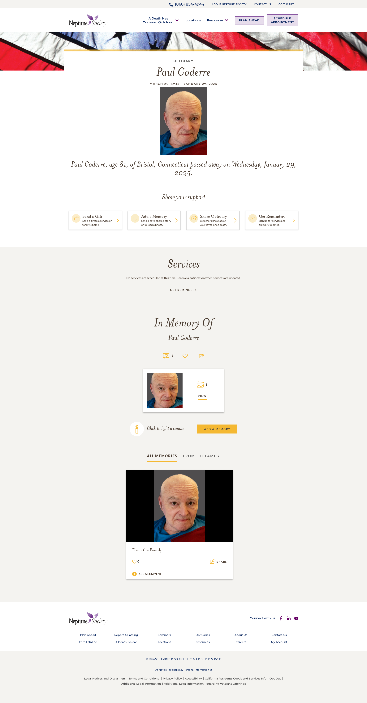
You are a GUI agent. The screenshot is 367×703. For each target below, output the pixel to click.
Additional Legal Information (141, 683)
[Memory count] (166, 355)
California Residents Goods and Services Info (235, 678)
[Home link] (88, 20)
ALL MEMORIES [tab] (162, 456)
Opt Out (275, 678)
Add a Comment (150, 574)
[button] (158, 20)
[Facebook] (281, 618)
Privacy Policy (172, 678)
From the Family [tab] (201, 456)
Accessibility (193, 678)
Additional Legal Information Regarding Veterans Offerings (205, 683)
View (202, 395)
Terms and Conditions (144, 678)
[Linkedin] (289, 618)
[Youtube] (296, 618)
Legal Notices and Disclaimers (105, 678)
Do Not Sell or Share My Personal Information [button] (182, 669)
